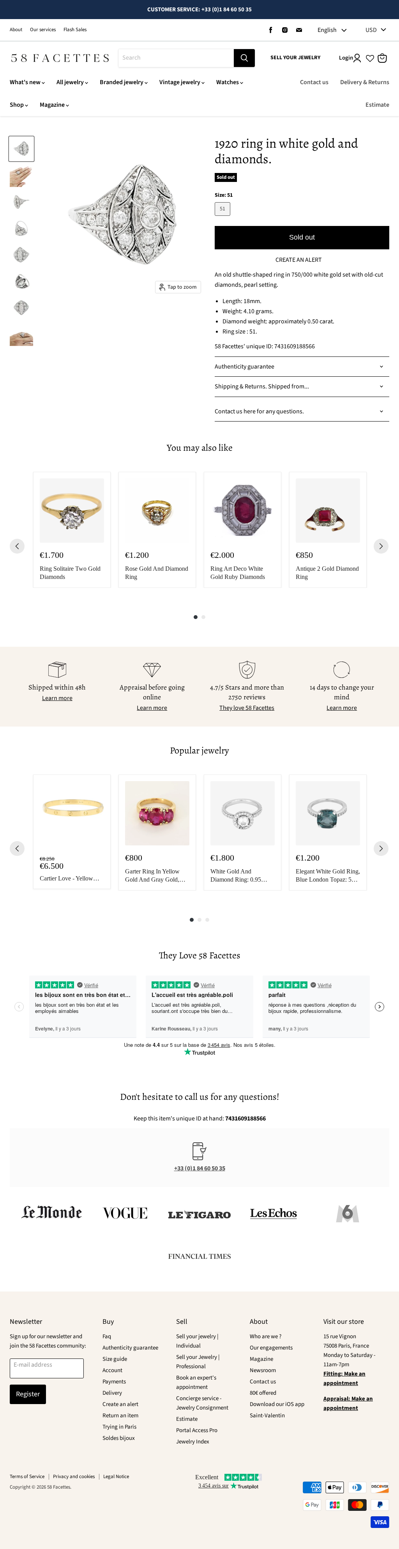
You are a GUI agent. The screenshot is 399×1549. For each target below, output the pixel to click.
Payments (114, 1382)
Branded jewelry (121, 82)
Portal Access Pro (196, 1430)
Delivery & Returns (364, 82)
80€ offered (263, 1393)
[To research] (244, 58)
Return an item (120, 1415)
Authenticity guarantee (130, 1348)
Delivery (112, 1393)
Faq (106, 1336)
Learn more (57, 698)
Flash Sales (75, 30)
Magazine (52, 105)
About (16, 30)
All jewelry (70, 82)
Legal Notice (116, 1476)
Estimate (377, 105)
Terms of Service (27, 1476)
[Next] (381, 546)
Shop (17, 105)
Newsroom (263, 1370)
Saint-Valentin (267, 1415)
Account (112, 1370)
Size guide (114, 1359)
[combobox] (176, 58)
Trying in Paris (119, 1427)
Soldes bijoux (118, 1438)
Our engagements (271, 1348)
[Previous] (17, 546)
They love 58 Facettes (246, 708)
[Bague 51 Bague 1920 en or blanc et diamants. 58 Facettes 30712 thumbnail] (21, 148)
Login (346, 58)
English (327, 30)
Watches (227, 82)
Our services (43, 30)
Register (28, 1394)
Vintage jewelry (179, 82)
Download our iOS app (277, 1404)
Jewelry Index (192, 1442)
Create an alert (120, 1404)
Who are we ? (265, 1336)
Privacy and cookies (74, 1476)
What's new (25, 82)
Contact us (314, 82)
